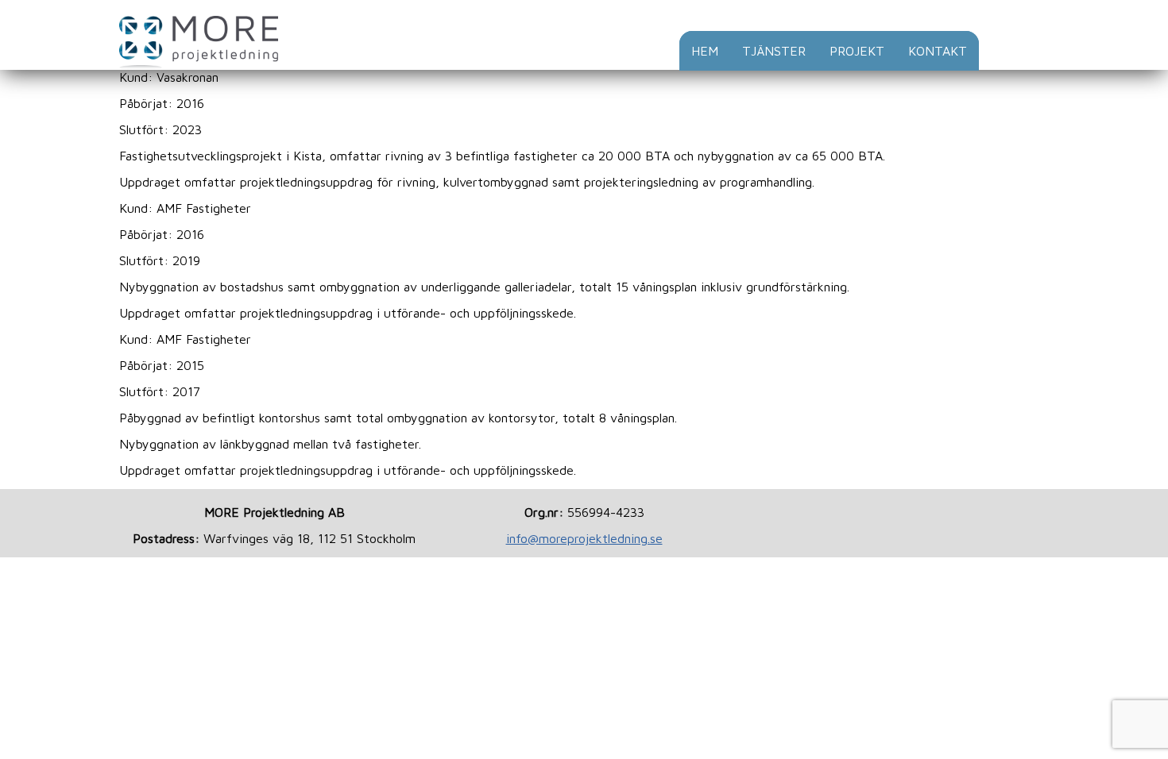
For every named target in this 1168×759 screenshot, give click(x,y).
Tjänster (774, 51)
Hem (704, 51)
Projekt (857, 51)
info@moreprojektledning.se (584, 538)
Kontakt (937, 51)
